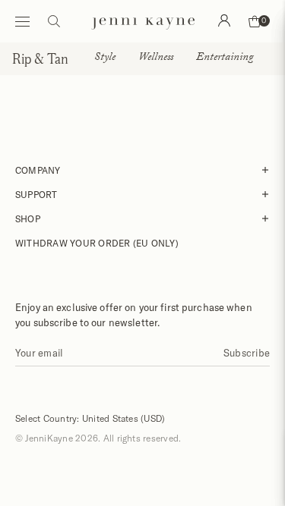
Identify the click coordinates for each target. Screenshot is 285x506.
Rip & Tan (40, 58)
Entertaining (224, 58)
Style (105, 58)
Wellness (155, 58)
